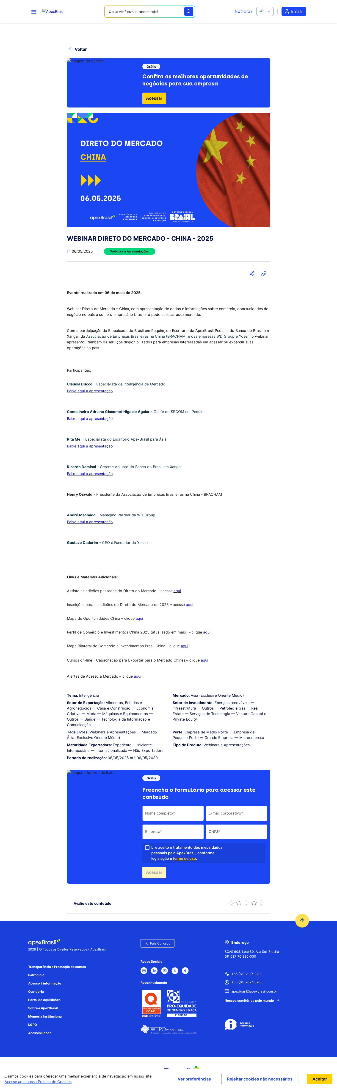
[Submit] (188, 11)
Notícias (244, 11)
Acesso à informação (44, 983)
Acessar (154, 98)
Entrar (297, 11)
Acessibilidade (39, 1033)
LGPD (32, 1025)
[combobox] (149, 12)
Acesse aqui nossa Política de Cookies (38, 1081)
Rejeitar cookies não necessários (260, 1079)
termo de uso (184, 858)
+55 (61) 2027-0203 (247, 982)
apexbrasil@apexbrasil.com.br (254, 991)
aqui (177, 590)
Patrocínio (36, 975)
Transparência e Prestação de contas (57, 967)
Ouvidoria (36, 991)
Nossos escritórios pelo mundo (249, 1000)
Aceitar (319, 1079)
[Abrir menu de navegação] (34, 11)
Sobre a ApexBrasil (43, 1008)
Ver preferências (194, 1079)
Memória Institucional (45, 1016)
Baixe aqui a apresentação (90, 391)
